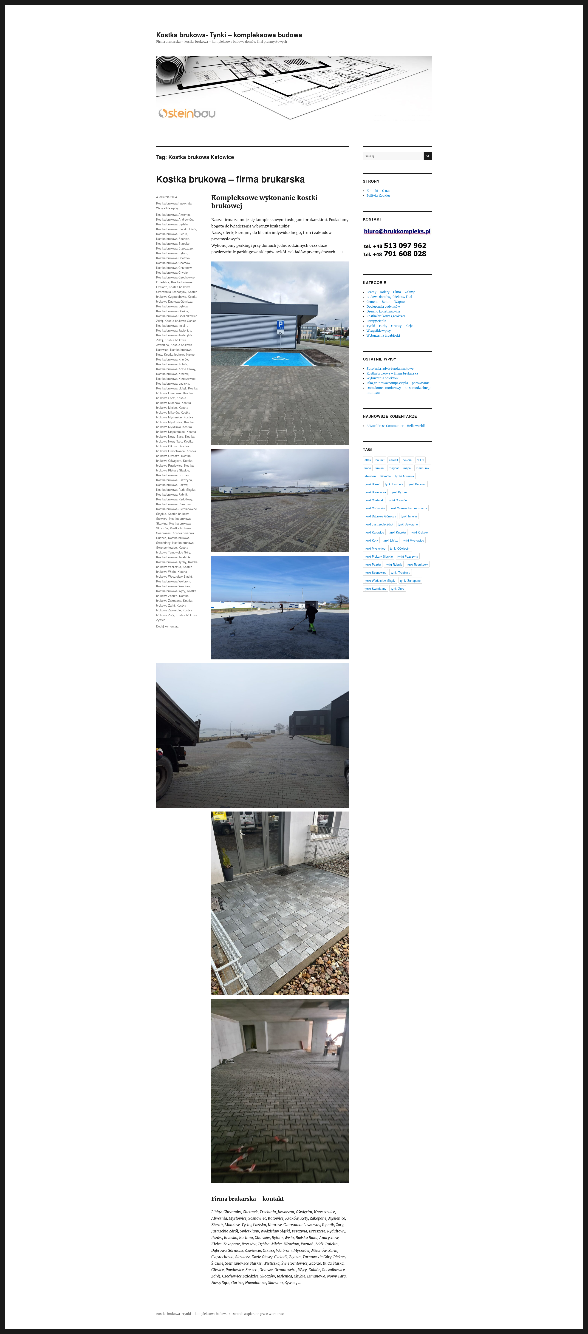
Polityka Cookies (378, 196)
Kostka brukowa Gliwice (172, 311)
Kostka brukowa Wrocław (173, 586)
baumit (380, 460)
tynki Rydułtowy (417, 564)
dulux (420, 460)
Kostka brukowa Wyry (170, 591)
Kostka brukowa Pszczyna (174, 480)
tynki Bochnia (394, 484)
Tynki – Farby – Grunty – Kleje (390, 326)
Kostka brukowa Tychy (171, 562)
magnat (394, 468)
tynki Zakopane (410, 580)
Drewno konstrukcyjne (383, 311)
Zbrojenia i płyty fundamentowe (390, 369)
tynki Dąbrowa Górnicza (380, 516)
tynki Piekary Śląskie (379, 556)
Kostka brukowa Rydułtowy (174, 499)
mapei (407, 468)
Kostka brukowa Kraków (172, 374)
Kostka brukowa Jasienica (173, 330)
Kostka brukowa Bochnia (172, 238)
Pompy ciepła (376, 321)
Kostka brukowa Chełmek (173, 258)
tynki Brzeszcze (375, 492)
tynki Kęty (371, 540)
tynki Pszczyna (407, 556)
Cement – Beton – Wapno (386, 302)
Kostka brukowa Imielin (171, 325)
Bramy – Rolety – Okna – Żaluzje (391, 292)
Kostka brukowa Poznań (172, 475)
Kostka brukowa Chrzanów (173, 267)
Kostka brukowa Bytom (171, 253)
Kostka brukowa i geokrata (174, 203)
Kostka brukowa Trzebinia (173, 557)
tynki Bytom (399, 492)
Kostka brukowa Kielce (179, 354)
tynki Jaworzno (408, 524)
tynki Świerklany (375, 588)
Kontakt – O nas (378, 191)
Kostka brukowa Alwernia (173, 214)
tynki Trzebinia (400, 572)
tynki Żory (397, 588)
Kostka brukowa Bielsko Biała (176, 229)
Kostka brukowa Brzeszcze (174, 248)
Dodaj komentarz (167, 626)
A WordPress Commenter (385, 426)
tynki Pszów (373, 564)
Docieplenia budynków (383, 307)
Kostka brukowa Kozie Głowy (175, 369)
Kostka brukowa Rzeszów (173, 504)
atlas (368, 460)
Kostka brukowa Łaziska (172, 383)
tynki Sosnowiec (375, 572)
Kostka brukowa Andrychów (174, 219)
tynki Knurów (397, 532)
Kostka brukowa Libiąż (171, 388)
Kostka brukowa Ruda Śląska (175, 489)
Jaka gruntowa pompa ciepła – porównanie (398, 383)
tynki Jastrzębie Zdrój (379, 524)
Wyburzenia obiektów (382, 378)
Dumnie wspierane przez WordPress (258, 1314)
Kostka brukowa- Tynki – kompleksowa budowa (229, 34)
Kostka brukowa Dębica (172, 306)
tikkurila (385, 476)
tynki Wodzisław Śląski (380, 580)
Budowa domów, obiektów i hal (389, 297)
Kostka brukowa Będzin (172, 224)
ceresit (393, 460)
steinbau (370, 476)
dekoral (407, 460)
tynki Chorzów (397, 500)
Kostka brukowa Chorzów (173, 263)
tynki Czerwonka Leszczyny (408, 508)
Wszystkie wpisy (167, 208)
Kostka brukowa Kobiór (171, 364)
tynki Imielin (409, 516)
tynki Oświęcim (400, 548)
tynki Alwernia (404, 476)
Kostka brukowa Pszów (171, 485)
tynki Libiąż (390, 540)
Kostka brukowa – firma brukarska (230, 178)
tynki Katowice (374, 532)
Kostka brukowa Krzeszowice (175, 378)
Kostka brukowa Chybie (172, 272)
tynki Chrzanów (375, 508)
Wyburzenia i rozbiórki (383, 336)
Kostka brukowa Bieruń (171, 234)
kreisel (380, 468)
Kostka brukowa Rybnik (172, 494)
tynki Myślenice (375, 548)
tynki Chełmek (374, 500)
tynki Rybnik (393, 564)
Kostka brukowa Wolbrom (173, 581)
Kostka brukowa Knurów (172, 359)
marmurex (422, 468)
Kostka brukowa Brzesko (172, 243)
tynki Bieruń (372, 484)
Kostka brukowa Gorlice (180, 320)
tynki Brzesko (417, 484)
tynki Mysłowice (413, 540)
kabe (368, 468)
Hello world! (416, 426)
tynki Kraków (419, 532)
